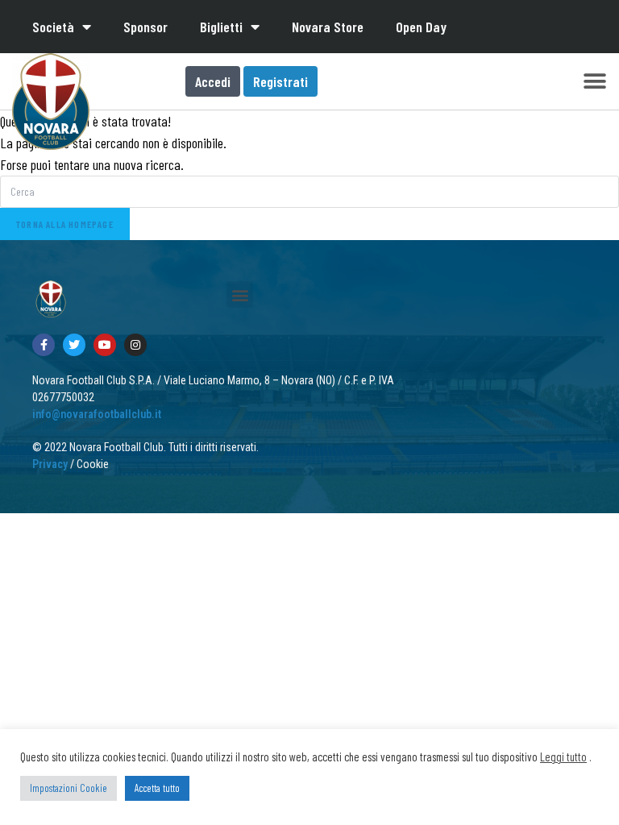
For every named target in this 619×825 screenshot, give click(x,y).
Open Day (421, 26)
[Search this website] (309, 190)
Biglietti (221, 26)
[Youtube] (104, 345)
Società (53, 26)
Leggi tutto (563, 756)
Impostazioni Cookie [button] (68, 787)
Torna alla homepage (65, 224)
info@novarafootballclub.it (96, 414)
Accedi (213, 81)
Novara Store (328, 26)
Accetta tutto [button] (157, 787)
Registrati (280, 81)
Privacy (50, 464)
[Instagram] (135, 345)
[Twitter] (74, 345)
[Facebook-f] (43, 345)
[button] (594, 82)
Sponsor (145, 26)
